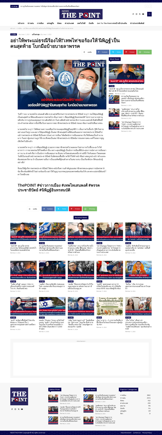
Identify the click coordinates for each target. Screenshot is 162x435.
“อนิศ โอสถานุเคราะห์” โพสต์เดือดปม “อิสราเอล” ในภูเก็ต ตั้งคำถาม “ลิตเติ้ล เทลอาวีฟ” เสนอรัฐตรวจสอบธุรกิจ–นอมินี (81, 323)
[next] (150, 6)
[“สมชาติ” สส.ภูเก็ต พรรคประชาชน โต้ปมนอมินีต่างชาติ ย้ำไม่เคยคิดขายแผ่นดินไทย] (126, 74)
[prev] (146, 6)
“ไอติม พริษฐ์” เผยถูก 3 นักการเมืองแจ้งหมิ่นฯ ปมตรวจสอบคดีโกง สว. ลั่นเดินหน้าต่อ (22, 286)
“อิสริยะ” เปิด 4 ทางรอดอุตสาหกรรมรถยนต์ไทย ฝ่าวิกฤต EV (137, 286)
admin (111, 94)
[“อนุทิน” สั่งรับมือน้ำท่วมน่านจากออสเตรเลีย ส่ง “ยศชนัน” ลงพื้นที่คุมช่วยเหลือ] (138, 231)
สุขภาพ (99, 317)
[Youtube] (143, 14)
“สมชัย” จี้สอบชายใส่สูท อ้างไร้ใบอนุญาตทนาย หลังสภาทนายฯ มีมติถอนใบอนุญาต (80, 286)
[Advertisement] (81, 359)
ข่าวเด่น (111, 86)
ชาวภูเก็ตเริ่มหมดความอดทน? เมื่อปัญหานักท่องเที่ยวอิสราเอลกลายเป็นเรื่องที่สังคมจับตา (132, 99)
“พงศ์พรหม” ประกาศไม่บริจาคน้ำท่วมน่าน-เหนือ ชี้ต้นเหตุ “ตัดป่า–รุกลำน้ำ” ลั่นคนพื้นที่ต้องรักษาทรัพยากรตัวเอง (58, 6)
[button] (149, 14)
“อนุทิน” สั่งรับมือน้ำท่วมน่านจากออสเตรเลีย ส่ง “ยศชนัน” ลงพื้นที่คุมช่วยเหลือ (137, 248)
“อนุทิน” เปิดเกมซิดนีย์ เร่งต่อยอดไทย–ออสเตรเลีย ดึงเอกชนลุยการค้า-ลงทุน (52, 286)
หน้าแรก (12, 28)
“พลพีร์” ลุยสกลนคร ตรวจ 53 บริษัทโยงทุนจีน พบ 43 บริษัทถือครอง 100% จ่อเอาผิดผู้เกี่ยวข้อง (109, 286)
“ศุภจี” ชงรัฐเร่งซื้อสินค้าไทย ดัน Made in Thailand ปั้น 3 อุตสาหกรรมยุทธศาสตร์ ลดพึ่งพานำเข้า (22, 323)
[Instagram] (136, 14)
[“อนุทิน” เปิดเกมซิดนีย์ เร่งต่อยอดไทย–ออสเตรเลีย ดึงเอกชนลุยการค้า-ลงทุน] (52, 270)
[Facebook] (133, 14)
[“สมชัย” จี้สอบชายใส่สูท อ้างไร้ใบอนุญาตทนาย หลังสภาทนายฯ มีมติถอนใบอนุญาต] (81, 270)
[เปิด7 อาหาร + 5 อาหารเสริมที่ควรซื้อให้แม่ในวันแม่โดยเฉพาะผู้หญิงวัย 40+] (110, 306)
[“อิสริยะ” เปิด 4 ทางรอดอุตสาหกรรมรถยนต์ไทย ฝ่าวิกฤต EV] (138, 270)
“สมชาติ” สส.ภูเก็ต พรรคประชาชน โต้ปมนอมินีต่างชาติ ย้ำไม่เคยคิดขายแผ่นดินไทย (126, 90)
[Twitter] (139, 14)
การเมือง (19, 28)
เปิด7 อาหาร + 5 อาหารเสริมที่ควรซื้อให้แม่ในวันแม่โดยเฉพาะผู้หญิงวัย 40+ (110, 322)
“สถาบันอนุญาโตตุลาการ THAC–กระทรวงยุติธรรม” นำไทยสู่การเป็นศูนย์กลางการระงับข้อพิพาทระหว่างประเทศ (132, 125)
